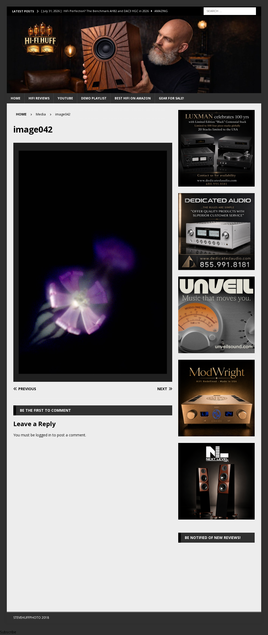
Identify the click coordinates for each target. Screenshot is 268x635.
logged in (43, 434)
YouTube (65, 98)
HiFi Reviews (39, 98)
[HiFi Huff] (134, 90)
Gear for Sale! (171, 98)
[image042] (92, 378)
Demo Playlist (94, 98)
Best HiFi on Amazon (133, 98)
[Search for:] (230, 10)
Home (15, 98)
